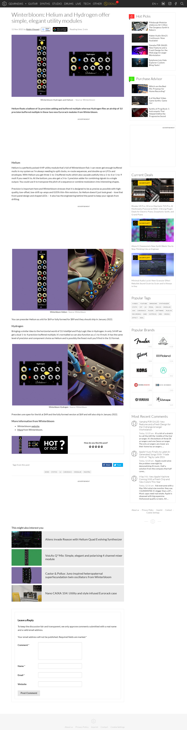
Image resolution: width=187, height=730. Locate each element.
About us (135, 510)
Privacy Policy (148, 510)
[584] (142, 355)
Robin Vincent (32, 29)
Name (21, 666)
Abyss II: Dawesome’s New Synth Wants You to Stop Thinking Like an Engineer (152, 236)
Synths (45, 3)
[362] (163, 370)
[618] (163, 341)
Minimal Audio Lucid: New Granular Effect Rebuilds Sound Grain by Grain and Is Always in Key (151, 271)
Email (21, 675)
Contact (168, 510)
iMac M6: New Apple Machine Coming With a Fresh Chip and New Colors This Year (154, 479)
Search (182, 4)
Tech (87, 3)
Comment (23, 645)
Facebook (176, 3)
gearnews (16, 3)
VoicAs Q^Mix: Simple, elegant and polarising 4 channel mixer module (83, 557)
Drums (68, 3)
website (35, 426)
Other (97, 3)
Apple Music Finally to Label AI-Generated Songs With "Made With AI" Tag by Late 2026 (154, 454)
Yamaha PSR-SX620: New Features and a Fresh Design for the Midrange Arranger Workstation (155, 425)
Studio (57, 3)
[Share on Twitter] (118, 465)
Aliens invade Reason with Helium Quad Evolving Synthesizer (83, 539)
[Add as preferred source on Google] (60, 29)
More (20, 429)
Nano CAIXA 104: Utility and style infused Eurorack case (81, 593)
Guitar (33, 3)
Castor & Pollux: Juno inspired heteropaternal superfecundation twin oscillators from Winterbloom (78, 575)
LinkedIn (163, 3)
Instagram (169, 3)
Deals (112, 3)
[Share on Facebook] (107, 465)
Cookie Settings (153, 512)
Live (78, 3)
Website (22, 684)
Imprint (159, 510)
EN (154, 3)
